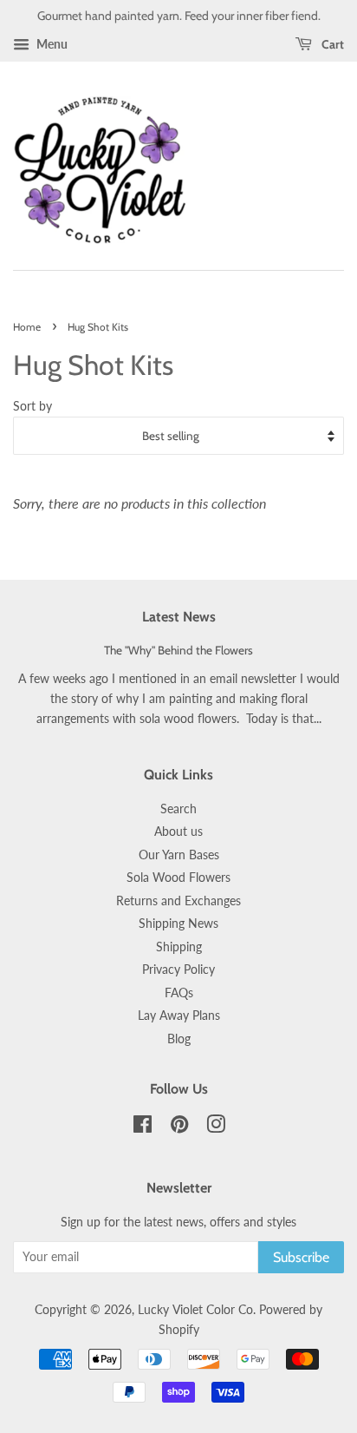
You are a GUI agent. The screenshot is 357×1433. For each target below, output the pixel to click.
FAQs (179, 993)
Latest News (179, 616)
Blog (179, 1039)
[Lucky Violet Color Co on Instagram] (215, 1127)
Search (178, 809)
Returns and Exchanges (178, 901)
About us (178, 831)
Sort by (32, 405)
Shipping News (178, 923)
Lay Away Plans (179, 1015)
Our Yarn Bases (179, 855)
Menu (51, 43)
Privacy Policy (178, 969)
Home (27, 326)
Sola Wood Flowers (178, 877)
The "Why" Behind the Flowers (178, 650)
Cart (331, 44)
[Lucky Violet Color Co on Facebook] (143, 1127)
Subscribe (301, 1257)
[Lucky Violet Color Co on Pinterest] (179, 1127)
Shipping (179, 947)
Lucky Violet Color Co (195, 1310)
